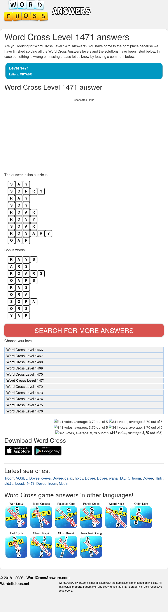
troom (136, 478)
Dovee (34, 478)
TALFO (124, 478)
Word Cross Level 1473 (24, 392)
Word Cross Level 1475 (24, 404)
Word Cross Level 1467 (24, 355)
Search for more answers (84, 330)
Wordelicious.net (14, 583)
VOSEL (22, 478)
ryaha (113, 478)
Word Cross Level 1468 (24, 361)
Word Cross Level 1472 (24, 386)
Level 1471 (20, 70)
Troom (9, 478)
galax (69, 478)
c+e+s (46, 478)
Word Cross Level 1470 (24, 374)
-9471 (30, 483)
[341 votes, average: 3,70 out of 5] (81, 421)
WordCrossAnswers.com (48, 577)
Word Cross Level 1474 (24, 398)
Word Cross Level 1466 (24, 349)
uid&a (9, 483)
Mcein (63, 483)
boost (19, 483)
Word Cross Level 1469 (24, 368)
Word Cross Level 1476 (24, 411)
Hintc (159, 478)
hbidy (79, 478)
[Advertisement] (84, 134)
